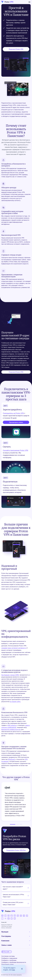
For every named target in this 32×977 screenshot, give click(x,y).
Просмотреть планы (16, 422)
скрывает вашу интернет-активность (13, 648)
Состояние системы (8, 956)
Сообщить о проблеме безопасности (13, 962)
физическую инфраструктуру (11, 729)
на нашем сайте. (15, 701)
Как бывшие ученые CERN (10, 675)
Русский (6, 951)
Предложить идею (7, 964)
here (13, 970)
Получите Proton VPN (16, 49)
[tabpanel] (16, 802)
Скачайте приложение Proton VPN (15, 450)
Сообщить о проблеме (8, 960)
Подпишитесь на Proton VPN (13, 413)
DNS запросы (12, 725)
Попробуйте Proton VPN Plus (16, 850)
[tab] (12, 824)
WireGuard (11, 759)
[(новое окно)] (2, 916)
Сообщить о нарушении (9, 958)
